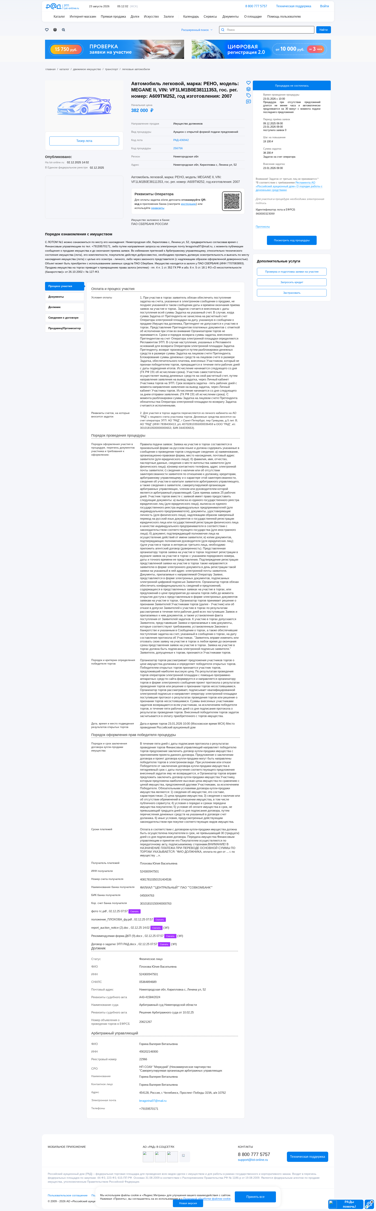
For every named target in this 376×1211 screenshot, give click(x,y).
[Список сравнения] (55, 30)
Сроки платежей (101, 829)
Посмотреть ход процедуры (292, 240)
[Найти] (223, 29)
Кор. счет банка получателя (109, 903)
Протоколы (263, 226)
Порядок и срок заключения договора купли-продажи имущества (109, 747)
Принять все (255, 1196)
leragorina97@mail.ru (152, 1100)
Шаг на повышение (274, 137)
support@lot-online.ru (253, 1159)
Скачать (134, 911)
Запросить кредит (291, 282)
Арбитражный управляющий (114, 1033)
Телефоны (98, 1108)
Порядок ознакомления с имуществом (78, 234)
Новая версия (188, 1203)
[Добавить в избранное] (248, 82)
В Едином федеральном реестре (66, 167)
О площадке (253, 16)
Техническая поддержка (293, 6)
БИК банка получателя (105, 895)
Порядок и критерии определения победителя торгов (113, 661)
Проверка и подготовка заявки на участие (292, 271)
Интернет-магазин (83, 16)
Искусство (151, 16)
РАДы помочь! (349, 1204)
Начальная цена (141, 105)
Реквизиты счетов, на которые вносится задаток (110, 414)
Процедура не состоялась (292, 85)
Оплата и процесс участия (113, 289)
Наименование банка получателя (113, 887)
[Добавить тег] (248, 95)
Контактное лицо (102, 1084)
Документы (230, 16)
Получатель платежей (105, 862)
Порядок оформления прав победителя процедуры (133, 735)
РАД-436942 (181, 140)
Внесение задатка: (274, 164)
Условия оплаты (101, 297)
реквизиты (157, 208)
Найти (324, 29)
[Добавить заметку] (248, 101)
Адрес (95, 1092)
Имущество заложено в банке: (150, 219)
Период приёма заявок (276, 119)
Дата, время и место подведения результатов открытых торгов (112, 725)
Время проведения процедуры (281, 94)
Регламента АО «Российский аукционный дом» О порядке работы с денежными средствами (289, 186)
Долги (135, 16)
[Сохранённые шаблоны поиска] (64, 30)
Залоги (169, 16)
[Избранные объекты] (47, 30)
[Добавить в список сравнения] (248, 89)
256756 (178, 148)
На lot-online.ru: (55, 162)
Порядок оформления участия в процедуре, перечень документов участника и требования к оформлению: (113, 449)
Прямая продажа (113, 16)
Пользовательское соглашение (68, 1195)
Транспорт (111, 69)
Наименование (101, 1076)
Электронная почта (103, 1100)
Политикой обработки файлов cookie (207, 1198)
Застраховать (291, 292)
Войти (324, 6)
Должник (98, 948)
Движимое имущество (87, 69)
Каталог (64, 69)
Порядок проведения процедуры (118, 435)
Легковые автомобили (136, 69)
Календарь (191, 16)
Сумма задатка (272, 148)
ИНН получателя (102, 870)
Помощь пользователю (284, 16)
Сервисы (210, 16)
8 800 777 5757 (256, 6)
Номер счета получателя (107, 878)
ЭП (166, 927)
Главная (50, 69)
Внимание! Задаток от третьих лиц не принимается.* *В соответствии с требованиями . (289, 184)
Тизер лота (84, 141)
